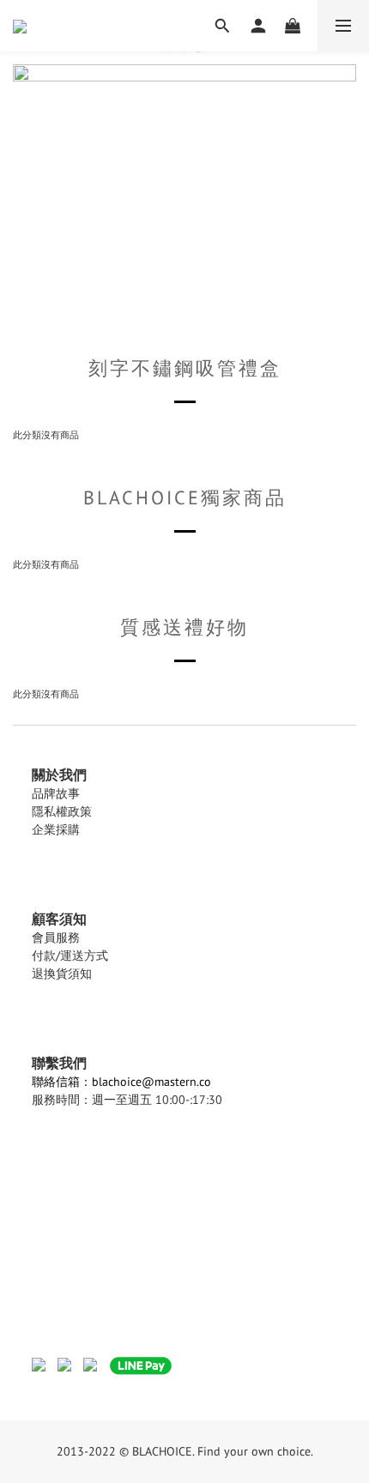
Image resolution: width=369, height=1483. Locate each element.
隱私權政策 (62, 811)
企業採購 (56, 829)
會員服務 (56, 937)
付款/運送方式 (70, 955)
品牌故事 (56, 793)
